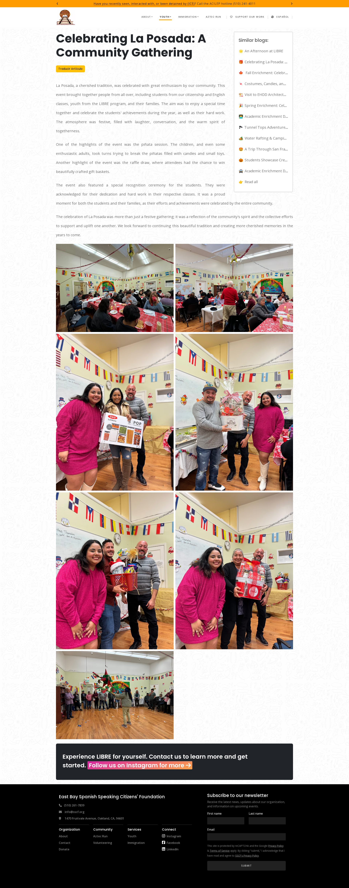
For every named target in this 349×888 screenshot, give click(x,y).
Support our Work (249, 17)
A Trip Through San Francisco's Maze (276, 149)
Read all (251, 181)
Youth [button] (164, 17)
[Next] (291, 3)
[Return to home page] (66, 17)
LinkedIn (172, 849)
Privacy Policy (276, 845)
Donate (64, 849)
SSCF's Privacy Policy (247, 855)
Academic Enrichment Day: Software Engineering (286, 116)
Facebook (173, 843)
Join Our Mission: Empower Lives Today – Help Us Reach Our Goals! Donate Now (174, 4)
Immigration (136, 843)
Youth (132, 836)
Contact (64, 843)
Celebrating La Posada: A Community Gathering (286, 61)
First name (214, 813)
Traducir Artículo (70, 69)
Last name (256, 813)
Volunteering (102, 843)
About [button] (146, 17)
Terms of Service (220, 850)
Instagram (174, 836)
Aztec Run (213, 17)
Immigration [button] (187, 17)
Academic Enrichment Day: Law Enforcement (283, 170)
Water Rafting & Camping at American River (282, 138)
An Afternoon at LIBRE (264, 51)
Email (210, 829)
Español (282, 17)
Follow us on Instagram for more (136, 765)
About (63, 836)
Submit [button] (246, 865)
